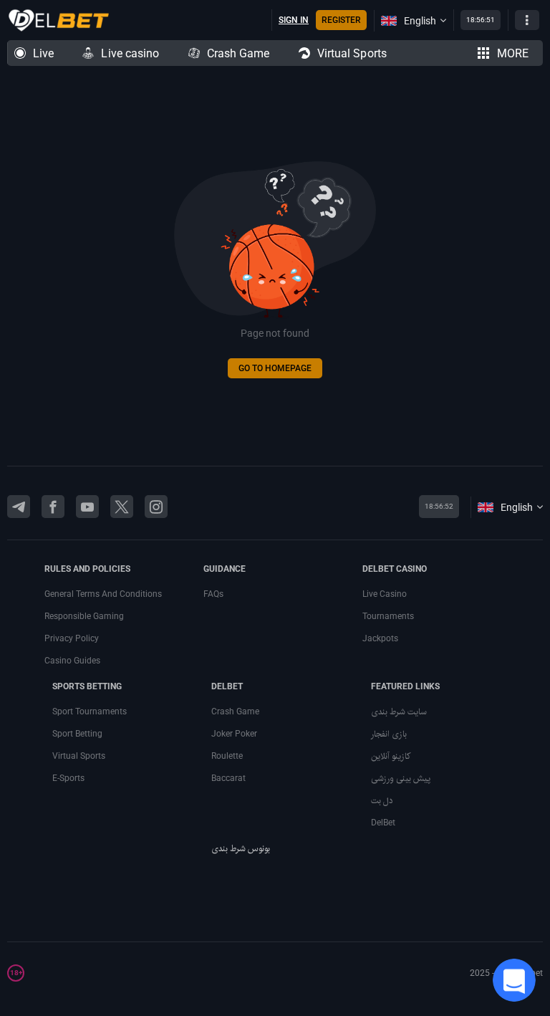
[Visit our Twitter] (121, 506)
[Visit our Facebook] (53, 506)
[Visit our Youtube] (87, 506)
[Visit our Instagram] (156, 506)
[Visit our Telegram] (18, 506)
